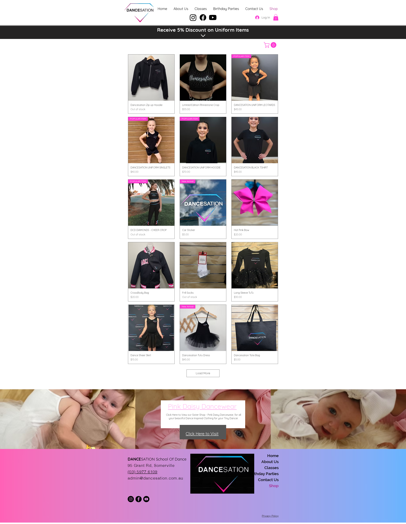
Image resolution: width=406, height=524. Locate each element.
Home (273, 455)
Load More (203, 373)
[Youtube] (212, 17)
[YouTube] (146, 499)
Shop (274, 485)
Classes (271, 467)
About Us (270, 461)
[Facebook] (203, 17)
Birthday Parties (267, 473)
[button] (275, 17)
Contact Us (268, 479)
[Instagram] (193, 17)
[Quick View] (151, 77)
